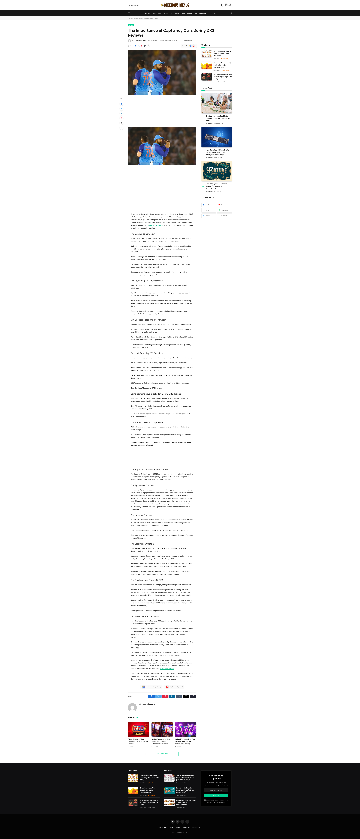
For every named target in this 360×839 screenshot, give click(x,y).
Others (131, 25)
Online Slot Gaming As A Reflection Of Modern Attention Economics (161, 741)
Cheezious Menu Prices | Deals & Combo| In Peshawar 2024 (222, 65)
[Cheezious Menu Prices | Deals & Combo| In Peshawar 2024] (206, 65)
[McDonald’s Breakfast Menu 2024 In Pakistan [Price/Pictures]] (169, 802)
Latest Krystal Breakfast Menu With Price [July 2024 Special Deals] (185, 790)
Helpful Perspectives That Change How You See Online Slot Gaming (185, 741)
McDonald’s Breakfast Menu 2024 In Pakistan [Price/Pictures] (186, 802)
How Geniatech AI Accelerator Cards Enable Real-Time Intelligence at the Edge (218, 152)
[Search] (231, 13)
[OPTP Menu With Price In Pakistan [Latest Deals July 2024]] (206, 53)
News (177, 13)
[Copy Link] (144, 45)
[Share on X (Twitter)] (138, 45)
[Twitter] (121, 108)
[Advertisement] (162, 111)
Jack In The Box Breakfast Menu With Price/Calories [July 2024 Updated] (185, 778)
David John (209, 123)
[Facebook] (121, 104)
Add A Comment (162, 754)
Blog (213, 13)
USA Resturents (201, 13)
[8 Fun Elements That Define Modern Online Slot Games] (138, 729)
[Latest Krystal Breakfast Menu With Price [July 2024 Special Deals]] (169, 790)
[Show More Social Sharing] (148, 45)
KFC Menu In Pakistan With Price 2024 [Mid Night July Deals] (222, 77)
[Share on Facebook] (135, 45)
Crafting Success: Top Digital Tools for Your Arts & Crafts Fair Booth (218, 118)
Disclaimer (163, 828)
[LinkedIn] (121, 113)
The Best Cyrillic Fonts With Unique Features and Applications (216, 186)
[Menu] (129, 13)
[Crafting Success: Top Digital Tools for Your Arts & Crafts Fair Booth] (216, 103)
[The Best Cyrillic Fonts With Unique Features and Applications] (216, 171)
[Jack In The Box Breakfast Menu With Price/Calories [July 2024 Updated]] (169, 778)
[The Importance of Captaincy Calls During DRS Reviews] (162, 72)
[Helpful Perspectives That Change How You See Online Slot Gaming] (185, 729)
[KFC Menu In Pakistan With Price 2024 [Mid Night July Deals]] (206, 77)
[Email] (121, 123)
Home (147, 13)
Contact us (196, 828)
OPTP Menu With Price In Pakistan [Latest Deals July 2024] (222, 53)
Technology (187, 13)
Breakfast (157, 13)
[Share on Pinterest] (141, 45)
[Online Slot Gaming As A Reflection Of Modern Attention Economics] (162, 729)
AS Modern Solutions (140, 40)
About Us (186, 828)
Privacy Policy (215, 802)
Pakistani (168, 13)
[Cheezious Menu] (180, 5)
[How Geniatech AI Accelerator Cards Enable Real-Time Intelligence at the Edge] (216, 137)
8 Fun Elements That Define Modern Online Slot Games (138, 741)
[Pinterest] (121, 118)
